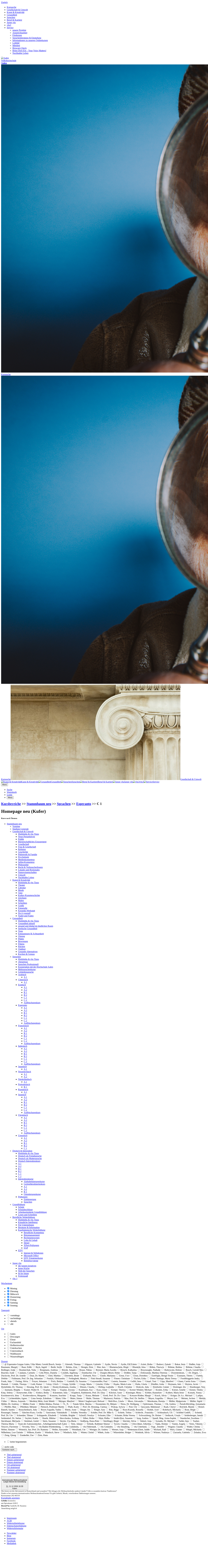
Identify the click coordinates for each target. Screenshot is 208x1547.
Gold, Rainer (36, 1384)
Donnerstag (15, 1297)
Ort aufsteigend (14, 1465)
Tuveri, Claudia (121, 1424)
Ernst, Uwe (124, 1375)
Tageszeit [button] (5, 1310)
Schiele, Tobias (124, 1412)
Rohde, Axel (153, 1409)
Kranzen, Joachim (58, 1395)
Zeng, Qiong (10, 1435)
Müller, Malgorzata (177, 1401)
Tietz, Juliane (77, 1424)
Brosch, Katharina (128, 1370)
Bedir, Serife (56, 1367)
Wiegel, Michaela (193, 1429)
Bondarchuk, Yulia (27, 1370)
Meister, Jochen (188, 1398)
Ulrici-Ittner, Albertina (141, 1424)
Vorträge (16, 826)
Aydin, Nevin (111, 1364)
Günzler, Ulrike (103, 1384)
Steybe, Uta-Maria (68, 1421)
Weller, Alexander (60, 1429)
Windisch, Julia (70, 1432)
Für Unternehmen (26, 1225)
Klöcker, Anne (115, 1392)
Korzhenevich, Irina (10, 1395)
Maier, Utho (60, 1398)
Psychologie (23, 857)
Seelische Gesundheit (27, 928)
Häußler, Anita (157, 1384)
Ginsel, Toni (150, 1381)
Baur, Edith (27, 1367)
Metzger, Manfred (66, 1401)
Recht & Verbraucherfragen (30, 867)
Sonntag (14, 1305)
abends (13, 1321)
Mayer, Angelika (155, 1398)
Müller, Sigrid (196, 1401)
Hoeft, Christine (125, 1387)
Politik (21, 839)
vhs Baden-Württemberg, (50, 1427)
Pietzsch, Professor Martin (52, 1407)
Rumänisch (23, 1089)
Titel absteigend (14, 1457)
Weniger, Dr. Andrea (98, 1429)
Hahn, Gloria (141, 1384)
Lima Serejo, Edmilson (41, 1398)
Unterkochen (16, 1348)
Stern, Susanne (49, 1421)
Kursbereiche (11, 804)
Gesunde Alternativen (27, 951)
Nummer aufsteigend (16, 1470)
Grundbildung (18, 1204)
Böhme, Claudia (193, 1367)
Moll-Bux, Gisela (116, 1401)
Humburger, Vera (197, 1387)
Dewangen (15, 1337)
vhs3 (9, 25)
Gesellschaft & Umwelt (17, 10)
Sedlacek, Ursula (172, 1415)
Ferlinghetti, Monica (78, 1378)
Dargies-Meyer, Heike (110, 1373)
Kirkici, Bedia (42, 1392)
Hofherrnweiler (17, 1345)
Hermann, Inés (174, 1384)
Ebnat (12, 1339)
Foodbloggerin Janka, (191, 1378)
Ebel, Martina (54, 1375)
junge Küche (24, 1268)
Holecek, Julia (142, 1387)
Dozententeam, (178, 1373)
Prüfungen (22, 1197)
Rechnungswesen (31, 1237)
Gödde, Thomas (19, 1384)
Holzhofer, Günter (161, 1387)
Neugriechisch (24, 1071)
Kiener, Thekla (196, 1390)
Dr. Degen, (194, 1373)
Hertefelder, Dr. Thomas (12, 1387)
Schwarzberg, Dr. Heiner (150, 1415)
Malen (21, 900)
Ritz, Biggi (114, 1409)
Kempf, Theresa (118, 1390)
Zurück (4, 2)
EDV (20, 1250)
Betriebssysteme (31, 1260)
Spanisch (22, 1094)
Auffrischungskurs (32, 1002)
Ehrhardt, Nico (89, 1375)
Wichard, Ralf (160, 1429)
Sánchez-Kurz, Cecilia (32, 1412)
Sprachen (11, 17)
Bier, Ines (101, 1367)
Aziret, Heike (147, 1364)
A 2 (25, 990)
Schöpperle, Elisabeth (46, 1415)
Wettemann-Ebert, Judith (138, 1429)
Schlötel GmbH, (183, 1412)
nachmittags (15, 1318)
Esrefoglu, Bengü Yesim (162, 1375)
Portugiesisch (24, 1084)
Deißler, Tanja (130, 1373)
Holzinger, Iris (179, 1387)
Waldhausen (15, 1354)
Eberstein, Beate (72, 1375)
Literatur (22, 887)
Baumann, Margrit (9, 1367)
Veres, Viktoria (195, 1424)
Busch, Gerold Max (194, 1370)
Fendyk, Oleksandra (56, 1378)
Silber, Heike (89, 1418)
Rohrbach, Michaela (172, 1409)
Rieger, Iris (85, 1409)
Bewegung (23, 941)
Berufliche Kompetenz (34, 1232)
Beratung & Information (29, 1227)
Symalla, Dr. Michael (165, 1421)
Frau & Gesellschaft (27, 847)
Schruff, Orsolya (86, 1415)
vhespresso (23, 962)
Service (10, 27)
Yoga (20, 931)
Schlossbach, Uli (164, 1412)
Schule (21, 1207)
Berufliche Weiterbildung (23, 1217)
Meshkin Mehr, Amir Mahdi (42, 1401)
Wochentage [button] (6, 1283)
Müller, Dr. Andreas (10, 1404)
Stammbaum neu (39, 804)
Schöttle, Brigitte (67, 1415)
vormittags (15, 1315)
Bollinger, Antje (8, 1370)
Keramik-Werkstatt (26, 910)
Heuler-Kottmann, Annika (64, 1387)
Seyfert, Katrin (31, 1418)
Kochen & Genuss (26, 954)
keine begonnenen (18, 1442)
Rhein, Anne (70, 1409)
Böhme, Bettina (175, 1367)
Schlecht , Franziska (144, 1412)
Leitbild (15, 43)
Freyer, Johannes (39, 1381)
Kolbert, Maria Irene (175, 1392)
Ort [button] (2, 1329)
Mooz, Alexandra (135, 1401)
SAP (26, 1248)
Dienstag (14, 1291)
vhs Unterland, (141, 1427)
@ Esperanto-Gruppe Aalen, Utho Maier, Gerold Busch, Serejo (33, 1364)
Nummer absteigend (16, 1472)
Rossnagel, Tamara (9, 1412)
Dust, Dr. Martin (37, 1375)
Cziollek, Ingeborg (69, 1373)
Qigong (21, 936)
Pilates (21, 939)
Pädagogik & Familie (27, 854)
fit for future (23, 1273)
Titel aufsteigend (14, 1454)
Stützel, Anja (146, 1421)
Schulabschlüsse (25, 1209)
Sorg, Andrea (142, 1418)
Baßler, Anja (194, 1364)
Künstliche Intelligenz (28, 1222)
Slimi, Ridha (104, 1418)
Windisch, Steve (52, 1432)
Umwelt (21, 875)
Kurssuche (11, 7)
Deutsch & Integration (22, 1151)
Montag (13, 1288)
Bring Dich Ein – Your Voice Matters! (29, 50)
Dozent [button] (4, 1361)
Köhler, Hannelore (153, 1392)
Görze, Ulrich (52, 1384)
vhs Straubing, (123, 1427)
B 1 (25, 992)
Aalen (12, 1334)
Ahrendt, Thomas (73, 1364)
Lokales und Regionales (29, 870)
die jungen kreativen (27, 1266)
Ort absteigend (13, 1467)
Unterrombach (16, 1351)
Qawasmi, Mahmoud (150, 1407)
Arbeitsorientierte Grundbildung (32, 1212)
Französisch (23, 1025)
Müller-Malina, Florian (49, 1404)
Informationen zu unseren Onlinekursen (30, 40)
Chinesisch (23, 979)
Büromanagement (32, 1235)
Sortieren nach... (9, 1450)
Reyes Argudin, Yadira (51, 1409)
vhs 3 (14, 1278)
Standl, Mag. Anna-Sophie (164, 1418)
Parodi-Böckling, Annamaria (192, 1404)
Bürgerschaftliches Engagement (32, 841)
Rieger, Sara (99, 1409)
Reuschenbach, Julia (28, 1409)
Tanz (20, 893)
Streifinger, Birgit (111, 1421)
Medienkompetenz (26, 859)
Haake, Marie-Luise (122, 1384)
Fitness (21, 944)
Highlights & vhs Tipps (28, 834)
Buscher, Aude (7, 1373)
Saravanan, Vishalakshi (56, 1412)
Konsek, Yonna (195, 1392)
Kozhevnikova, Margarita (34, 1395)
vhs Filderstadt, (90, 1427)
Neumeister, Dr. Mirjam (106, 1404)
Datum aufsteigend (15, 1460)
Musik (21, 890)
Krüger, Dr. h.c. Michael (181, 1395)
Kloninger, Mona (133, 1392)
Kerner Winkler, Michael (141, 1390)
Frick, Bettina (57, 1381)
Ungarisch (22, 1135)
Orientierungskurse (32, 1194)
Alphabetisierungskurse (34, 1181)
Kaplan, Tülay (49, 1390)
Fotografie (22, 908)
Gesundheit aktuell (26, 923)
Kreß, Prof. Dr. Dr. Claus (114, 1395)
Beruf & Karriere (14, 20)
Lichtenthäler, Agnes (18, 1398)
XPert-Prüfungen (31, 1245)
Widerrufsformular (15, 1528)
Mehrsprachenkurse (27, 969)
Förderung (17, 35)
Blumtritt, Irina (139, 1367)
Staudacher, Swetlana (189, 1418)
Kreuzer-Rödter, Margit (140, 1395)
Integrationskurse (25, 1179)
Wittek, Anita (103, 1432)
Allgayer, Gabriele (92, 1364)
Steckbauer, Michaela (10, 1421)
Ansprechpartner (19, 33)
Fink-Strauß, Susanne (100, 1378)
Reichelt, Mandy (187, 1407)
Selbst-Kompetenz (26, 862)
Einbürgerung (30, 1199)
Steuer (26, 1243)
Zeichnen (22, 898)
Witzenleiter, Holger (122, 1432)
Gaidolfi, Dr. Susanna (76, 1381)
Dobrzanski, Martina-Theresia (154, 1373)
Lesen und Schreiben (27, 1214)
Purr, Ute (133, 1407)
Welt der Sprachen (26, 1271)
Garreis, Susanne (118, 1381)
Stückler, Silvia (129, 1421)
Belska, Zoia (71, 1367)
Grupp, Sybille (69, 1384)
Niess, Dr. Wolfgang (130, 1404)
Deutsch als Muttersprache (30, 1158)
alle (11, 1324)
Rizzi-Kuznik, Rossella (133, 1409)
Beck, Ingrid (41, 1367)
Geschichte (23, 852)
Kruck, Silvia (161, 1395)
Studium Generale (20, 829)
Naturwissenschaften (27, 872)
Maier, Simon (76, 1398)
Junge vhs (11, 22)
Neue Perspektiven (26, 836)
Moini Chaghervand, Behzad (91, 1401)
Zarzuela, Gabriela (181, 1432)
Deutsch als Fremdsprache (30, 1156)
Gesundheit (12, 15)
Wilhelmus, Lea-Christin (12, 1432)
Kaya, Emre (102, 1390)
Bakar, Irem (180, 1364)
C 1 (25, 997)
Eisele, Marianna (107, 1375)
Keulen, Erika (162, 1390)
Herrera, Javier (191, 1384)
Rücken (21, 946)
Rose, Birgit (190, 1409)
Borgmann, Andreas (49, 1370)
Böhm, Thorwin (157, 1367)
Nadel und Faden (26, 916)
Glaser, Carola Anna (186, 1381)
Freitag (13, 1300)
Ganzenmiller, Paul (98, 1381)
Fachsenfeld (15, 1342)
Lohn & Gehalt (30, 1240)
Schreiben (22, 903)
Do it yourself (24, 913)
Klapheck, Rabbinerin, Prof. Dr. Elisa (88, 1392)
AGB (9, 1520)
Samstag (14, 1302)
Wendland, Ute (78, 1429)
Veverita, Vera (28, 1427)
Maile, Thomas (93, 1398)
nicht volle (9, 1447)
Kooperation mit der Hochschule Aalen (35, 967)
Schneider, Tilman (25, 1415)
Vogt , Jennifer (157, 1427)
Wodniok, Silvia (142, 1432)
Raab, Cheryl (170, 1407)
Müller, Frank (29, 1404)
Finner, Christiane (122, 1378)
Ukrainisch (23, 1115)
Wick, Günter (176, 1429)
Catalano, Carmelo (26, 1373)
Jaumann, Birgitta (12, 1390)
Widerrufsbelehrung (15, 1523)
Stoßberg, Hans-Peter (89, 1421)
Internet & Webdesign (33, 1253)
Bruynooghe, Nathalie (150, 1370)
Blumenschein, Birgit (119, 1367)
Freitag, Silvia (22, 1381)
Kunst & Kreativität (15, 12)
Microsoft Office (31, 1255)
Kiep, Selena (7, 1392)
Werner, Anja (118, 1429)
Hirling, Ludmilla (106, 1387)
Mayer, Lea (172, 1398)
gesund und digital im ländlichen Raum (35, 926)
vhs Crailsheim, (72, 1427)
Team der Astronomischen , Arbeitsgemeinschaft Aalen (42, 1424)
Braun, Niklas (85, 1370)
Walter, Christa (193, 1427)
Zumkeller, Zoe (27, 1435)
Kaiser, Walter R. (31, 1390)
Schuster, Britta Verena (125, 1415)
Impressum (12, 1518)
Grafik (21, 905)
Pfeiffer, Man (10, 1407)
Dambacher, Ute (89, 1373)
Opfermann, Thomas (152, 1404)
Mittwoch (14, 1294)
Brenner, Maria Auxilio (106, 1370)
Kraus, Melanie (92, 1395)
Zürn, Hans (43, 1435)
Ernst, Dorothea (140, 1375)
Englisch (22, 985)
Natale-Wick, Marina (82, 1404)
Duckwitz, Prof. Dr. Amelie (13, 1375)
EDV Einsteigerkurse (33, 1258)
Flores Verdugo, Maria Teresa (163, 1378)
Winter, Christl (87, 1432)
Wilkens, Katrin (34, 1432)
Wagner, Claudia (175, 1427)
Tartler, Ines (183, 1421)
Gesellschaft (23, 844)
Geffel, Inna (135, 1381)
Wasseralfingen (17, 1356)
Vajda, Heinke (161, 1424)
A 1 (25, 977)
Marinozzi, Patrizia (112, 1398)
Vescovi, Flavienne (9, 1427)
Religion (22, 849)
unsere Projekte (19, 30)
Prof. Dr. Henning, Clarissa (95, 1407)
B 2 (25, 995)
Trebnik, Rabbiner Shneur (98, 1424)
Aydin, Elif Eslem (129, 1364)
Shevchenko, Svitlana (69, 1418)
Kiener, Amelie (179, 1390)
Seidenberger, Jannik (193, 1415)
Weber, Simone (8, 1429)
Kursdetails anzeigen (10, 1498)
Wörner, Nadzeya (161, 1432)
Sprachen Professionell (28, 964)
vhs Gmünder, (107, 1427)
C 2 (25, 1000)
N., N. (66, 1404)
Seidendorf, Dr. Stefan (11, 1418)
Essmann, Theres (184, 1375)
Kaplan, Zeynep (67, 1390)
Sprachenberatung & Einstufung (26, 38)
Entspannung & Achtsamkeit (31, 933)
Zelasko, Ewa (200, 1432)
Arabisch (22, 974)
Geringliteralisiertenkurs (34, 1184)
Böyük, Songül (68, 1370)
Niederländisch (25, 1079)
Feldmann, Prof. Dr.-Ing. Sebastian (27, 1378)
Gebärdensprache (26, 972)
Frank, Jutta (6, 1381)
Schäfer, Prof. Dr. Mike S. (102, 1412)
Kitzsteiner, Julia (60, 1392)
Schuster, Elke (104, 1415)
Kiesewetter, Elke (24, 1392)
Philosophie (23, 864)
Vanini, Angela (178, 1424)
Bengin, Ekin (87, 1367)
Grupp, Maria (86, 1384)
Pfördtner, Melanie (28, 1407)
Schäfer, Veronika (79, 1412)
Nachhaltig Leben (20, 53)
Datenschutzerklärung (16, 1526)
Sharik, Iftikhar (49, 1418)
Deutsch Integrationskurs (29, 1161)
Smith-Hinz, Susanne (123, 1418)
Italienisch (22, 1046)
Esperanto (83, 804)
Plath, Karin (73, 1407)
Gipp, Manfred (166, 1381)
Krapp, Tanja (76, 1395)
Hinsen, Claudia (87, 1387)
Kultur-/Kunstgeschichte (29, 895)
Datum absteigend (15, 1462)
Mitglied (16, 45)
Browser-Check (19, 48)
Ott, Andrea (170, 1404)
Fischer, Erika (140, 1378)
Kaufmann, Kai (86, 1390)
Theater (21, 885)
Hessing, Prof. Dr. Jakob (38, 1387)
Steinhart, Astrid (31, 1421)
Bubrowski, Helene (173, 1370)
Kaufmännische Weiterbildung (31, 1230)
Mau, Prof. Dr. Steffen (134, 1398)
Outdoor (22, 949)
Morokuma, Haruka (156, 1401)
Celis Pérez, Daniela (48, 1373)
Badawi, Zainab (163, 1364)
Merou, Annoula (18, 1401)
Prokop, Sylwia (118, 1407)
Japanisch (22, 1066)
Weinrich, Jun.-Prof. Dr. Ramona (34, 1429)
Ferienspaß (23, 1276)
